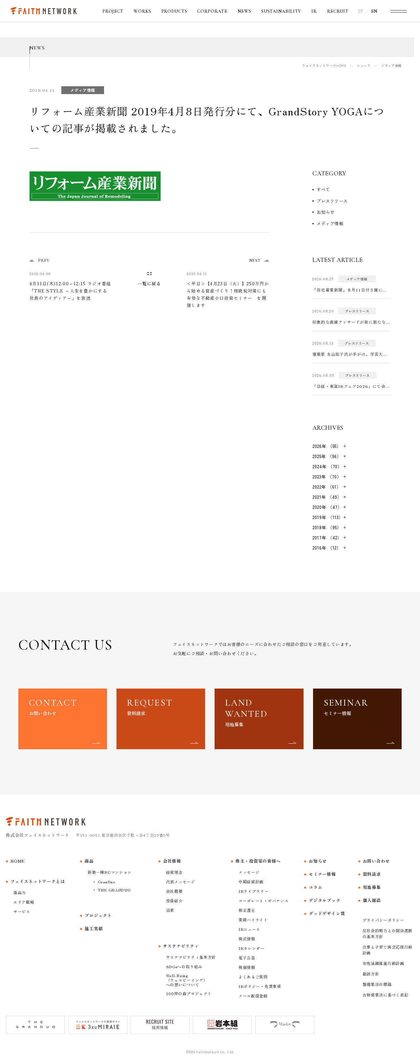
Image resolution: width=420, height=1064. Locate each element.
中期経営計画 (251, 881)
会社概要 (174, 891)
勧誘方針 (371, 973)
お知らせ (325, 212)
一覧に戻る (149, 283)
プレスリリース (332, 201)
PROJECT (112, 11)
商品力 (19, 892)
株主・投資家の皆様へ (258, 861)
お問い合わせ (376, 861)
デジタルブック (324, 900)
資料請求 (372, 874)
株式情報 (247, 938)
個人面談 (372, 900)
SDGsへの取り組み (184, 966)
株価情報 (247, 967)
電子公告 (247, 957)
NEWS (244, 11)
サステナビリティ (181, 946)
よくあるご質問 (253, 976)
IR (314, 11)
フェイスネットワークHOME (324, 65)
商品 (89, 861)
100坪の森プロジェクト (189, 993)
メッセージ (249, 872)
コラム (315, 887)
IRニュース (249, 929)
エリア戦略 (23, 902)
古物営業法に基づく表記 (386, 994)
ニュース (363, 65)
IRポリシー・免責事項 (260, 986)
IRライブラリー (254, 891)
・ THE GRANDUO (111, 890)
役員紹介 (174, 900)
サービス (21, 911)
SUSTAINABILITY (281, 11)
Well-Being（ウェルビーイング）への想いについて (187, 980)
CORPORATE (212, 11)
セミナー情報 (322, 874)
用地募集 (372, 887)
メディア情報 (330, 223)
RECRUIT (337, 11)
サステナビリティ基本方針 (191, 957)
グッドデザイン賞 (327, 913)
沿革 (170, 910)
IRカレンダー (251, 948)
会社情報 (172, 861)
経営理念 (174, 872)
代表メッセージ (180, 881)
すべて (323, 189)
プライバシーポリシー (383, 920)
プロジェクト (98, 915)
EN (374, 11)
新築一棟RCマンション (110, 872)
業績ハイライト (253, 919)
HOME (17, 861)
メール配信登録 (253, 995)
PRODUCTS (174, 11)
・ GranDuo (103, 881)
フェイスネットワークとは (37, 881)
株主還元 (247, 910)
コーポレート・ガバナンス (264, 900)
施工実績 (94, 928)
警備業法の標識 (377, 984)
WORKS (142, 11)
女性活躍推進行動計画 (383, 963)
